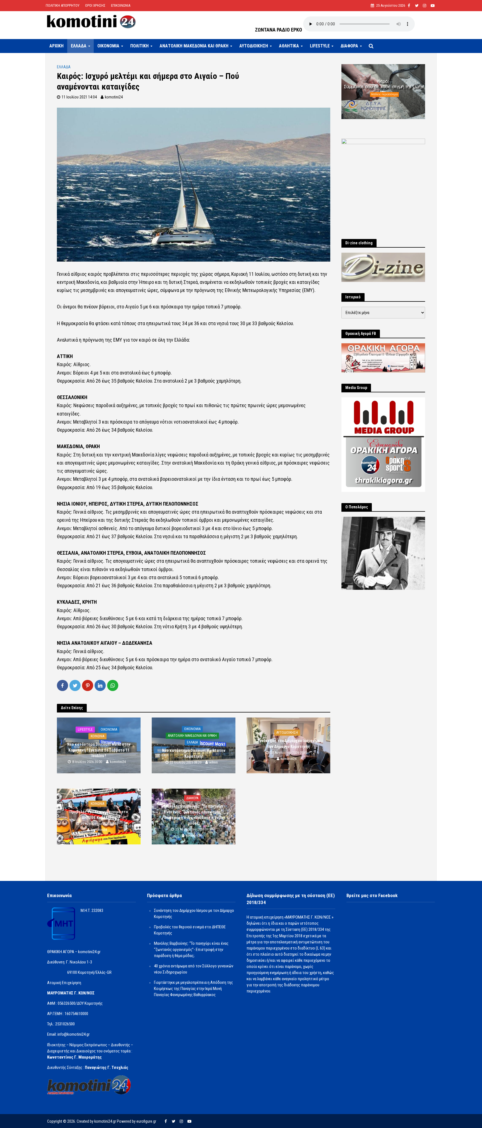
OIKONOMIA (108, 46)
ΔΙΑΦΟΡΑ (349, 46)
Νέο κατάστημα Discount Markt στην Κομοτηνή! (193, 753)
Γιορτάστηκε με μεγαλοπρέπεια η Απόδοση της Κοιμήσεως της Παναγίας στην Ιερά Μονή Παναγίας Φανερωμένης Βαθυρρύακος (193, 988)
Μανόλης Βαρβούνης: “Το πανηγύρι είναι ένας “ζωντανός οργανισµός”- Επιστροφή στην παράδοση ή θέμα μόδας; (193, 814)
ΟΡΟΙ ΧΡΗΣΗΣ (95, 5)
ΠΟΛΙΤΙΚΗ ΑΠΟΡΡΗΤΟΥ (62, 5)
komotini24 (114, 97)
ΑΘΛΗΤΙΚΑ (289, 46)
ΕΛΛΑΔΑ (78, 46)
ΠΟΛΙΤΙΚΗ (139, 46)
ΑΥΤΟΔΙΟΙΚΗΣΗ (253, 46)
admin (213, 762)
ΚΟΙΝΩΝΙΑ (97, 736)
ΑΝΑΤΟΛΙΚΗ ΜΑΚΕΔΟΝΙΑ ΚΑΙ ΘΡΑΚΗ (194, 46)
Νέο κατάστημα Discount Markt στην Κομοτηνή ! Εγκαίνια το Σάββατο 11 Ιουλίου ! (99, 750)
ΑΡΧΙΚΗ (56, 46)
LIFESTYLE (320, 46)
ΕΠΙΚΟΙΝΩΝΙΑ (120, 5)
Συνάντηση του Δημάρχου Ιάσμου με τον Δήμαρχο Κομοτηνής (288, 744)
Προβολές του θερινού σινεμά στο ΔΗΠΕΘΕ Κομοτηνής (98, 815)
